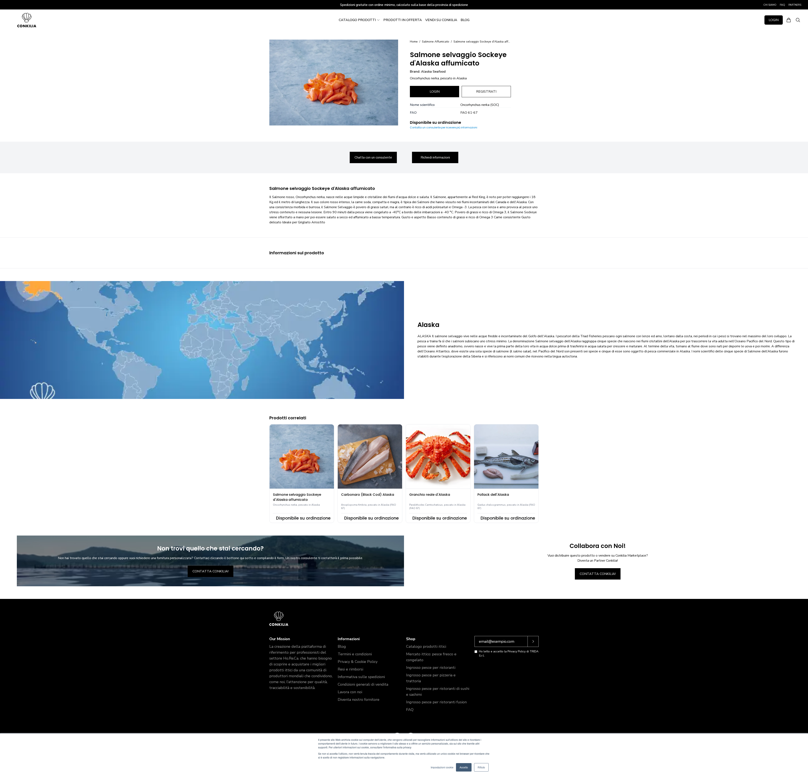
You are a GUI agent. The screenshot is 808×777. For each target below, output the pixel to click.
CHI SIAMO (769, 5)
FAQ (782, 5)
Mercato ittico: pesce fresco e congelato (431, 657)
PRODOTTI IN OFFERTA (402, 20)
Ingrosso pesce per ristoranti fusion (436, 702)
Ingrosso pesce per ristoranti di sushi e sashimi (437, 691)
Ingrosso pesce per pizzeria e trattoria (431, 678)
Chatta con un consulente (373, 157)
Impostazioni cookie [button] (442, 767)
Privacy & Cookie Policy (357, 661)
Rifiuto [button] (481, 767)
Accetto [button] (464, 767)
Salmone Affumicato (435, 42)
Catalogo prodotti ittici (426, 646)
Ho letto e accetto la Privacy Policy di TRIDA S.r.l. (508, 653)
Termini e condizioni (355, 654)
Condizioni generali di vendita (363, 684)
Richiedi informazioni (435, 157)
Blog (342, 646)
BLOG (465, 20)
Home (414, 42)
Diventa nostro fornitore (358, 699)
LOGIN (774, 20)
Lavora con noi (350, 691)
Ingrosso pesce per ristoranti (430, 667)
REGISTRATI (486, 91)
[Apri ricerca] (798, 20)
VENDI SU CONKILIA (441, 20)
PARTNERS (794, 5)
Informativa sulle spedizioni (361, 676)
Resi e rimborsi (350, 669)
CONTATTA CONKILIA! (211, 571)
